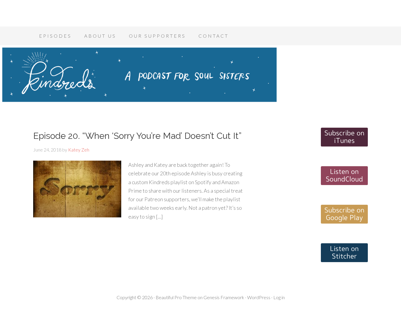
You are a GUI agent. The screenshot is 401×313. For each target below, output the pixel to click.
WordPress (258, 297)
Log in (279, 297)
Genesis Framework (223, 297)
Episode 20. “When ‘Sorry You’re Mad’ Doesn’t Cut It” (137, 136)
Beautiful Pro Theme (176, 297)
